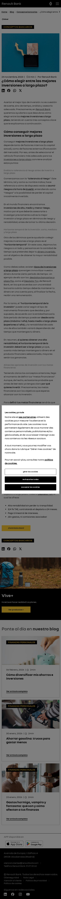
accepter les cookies (30, 487)
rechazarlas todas (31, 479)
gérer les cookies (30, 472)
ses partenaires (27, 416)
